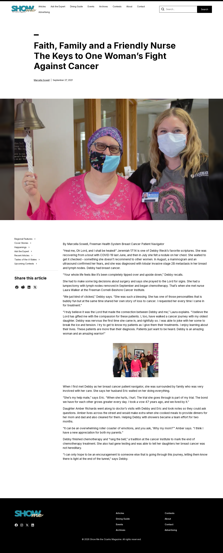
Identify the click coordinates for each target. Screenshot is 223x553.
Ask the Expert (58, 6)
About (129, 6)
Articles (42, 6)
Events (91, 6)
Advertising (44, 12)
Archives (103, 6)
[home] (23, 9)
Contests (117, 6)
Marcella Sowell (42, 80)
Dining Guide (76, 6)
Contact (141, 6)
